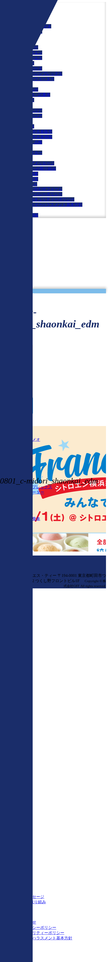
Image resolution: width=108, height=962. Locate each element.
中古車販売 (42, 131)
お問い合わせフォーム (42, 189)
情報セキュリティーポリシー (48, 199)
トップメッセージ (38, 163)
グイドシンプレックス (42, 74)
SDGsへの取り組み (39, 168)
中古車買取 (42, 137)
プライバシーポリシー (42, 194)
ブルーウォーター (38, 79)
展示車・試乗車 (36, 95)
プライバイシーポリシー (34, 927)
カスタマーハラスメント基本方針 (52, 204)
